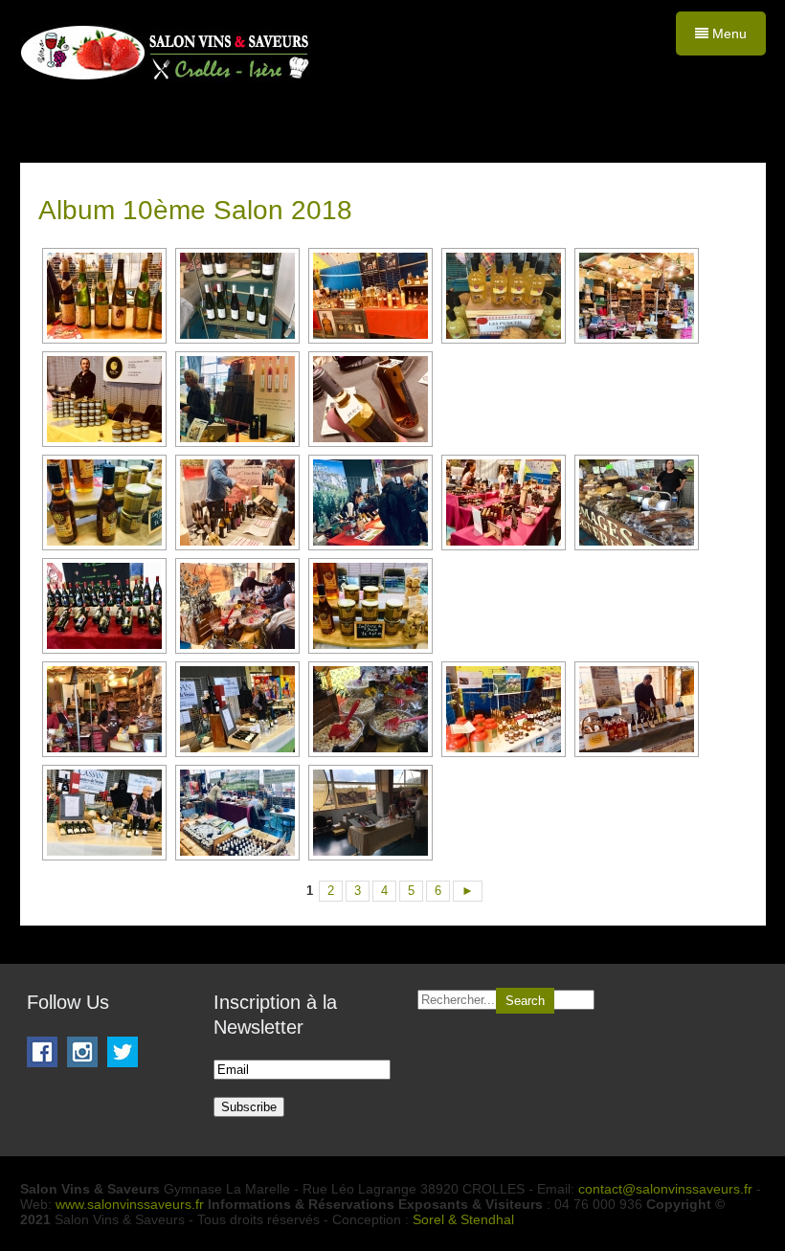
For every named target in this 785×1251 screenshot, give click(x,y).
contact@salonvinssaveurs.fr (665, 1188)
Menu (727, 33)
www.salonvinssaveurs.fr (130, 1204)
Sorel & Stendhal (463, 1219)
